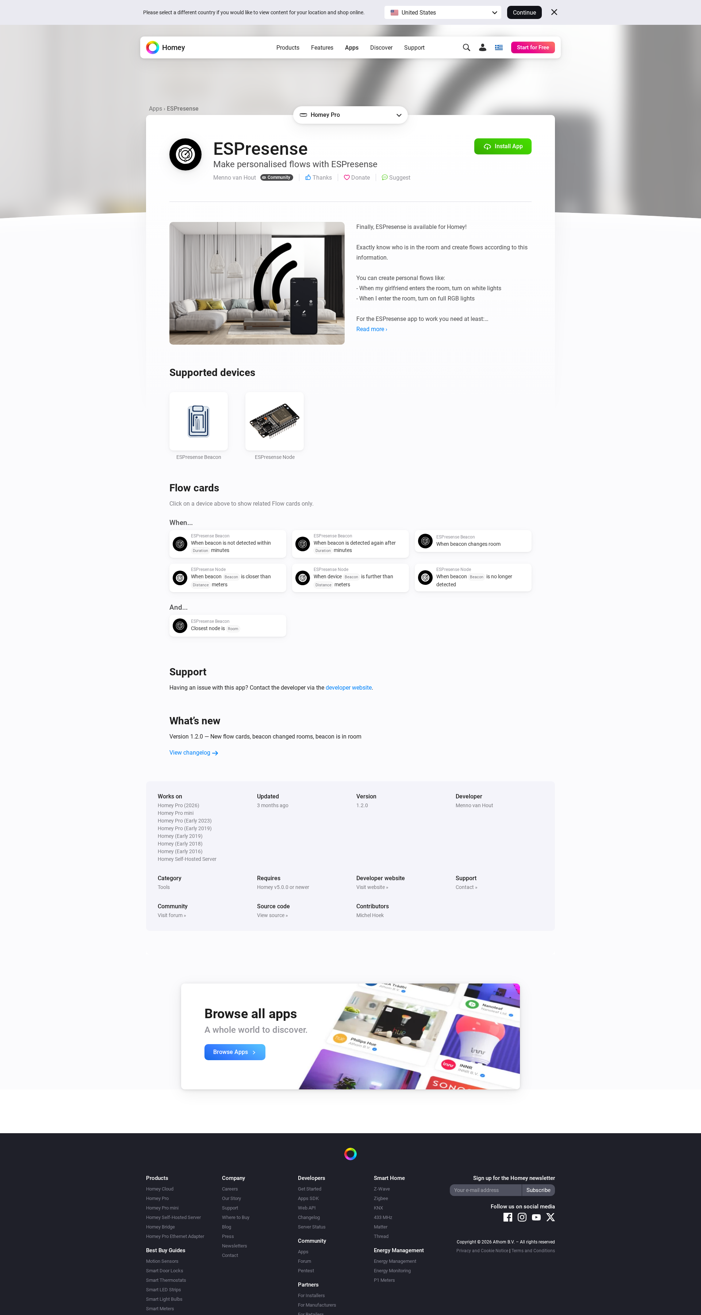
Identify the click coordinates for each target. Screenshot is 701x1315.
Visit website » (372, 887)
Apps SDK (308, 1198)
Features (322, 47)
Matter (380, 1227)
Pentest (306, 1270)
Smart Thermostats (166, 1280)
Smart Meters (160, 1308)
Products (287, 47)
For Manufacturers (317, 1305)
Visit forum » (172, 915)
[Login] (482, 47)
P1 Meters (384, 1280)
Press (228, 1236)
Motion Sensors (162, 1261)
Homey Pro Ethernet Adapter (175, 1236)
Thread (381, 1236)
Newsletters (234, 1246)
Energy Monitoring (392, 1270)
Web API (307, 1208)
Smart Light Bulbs (164, 1299)
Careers (230, 1189)
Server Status (312, 1227)
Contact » (467, 887)
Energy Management (395, 1261)
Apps (352, 47)
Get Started (309, 1189)
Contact (230, 1255)
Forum (304, 1261)
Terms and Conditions (533, 1250)
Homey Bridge (160, 1227)
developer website (349, 687)
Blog (226, 1227)
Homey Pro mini (162, 1208)
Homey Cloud (159, 1189)
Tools (164, 887)
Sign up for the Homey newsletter (514, 1178)
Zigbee (381, 1198)
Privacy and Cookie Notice (482, 1250)
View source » (272, 915)
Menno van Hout (474, 805)
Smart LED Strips (163, 1289)
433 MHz (383, 1217)
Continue (524, 12)
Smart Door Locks (164, 1270)
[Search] (466, 47)
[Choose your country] (498, 47)
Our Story (231, 1198)
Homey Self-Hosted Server (173, 1217)
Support (414, 47)
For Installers (311, 1295)
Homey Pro (157, 1198)
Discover (381, 47)
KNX (378, 1208)
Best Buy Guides (165, 1250)
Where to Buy (235, 1217)
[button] (442, 12)
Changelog (309, 1217)
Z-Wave (382, 1189)
